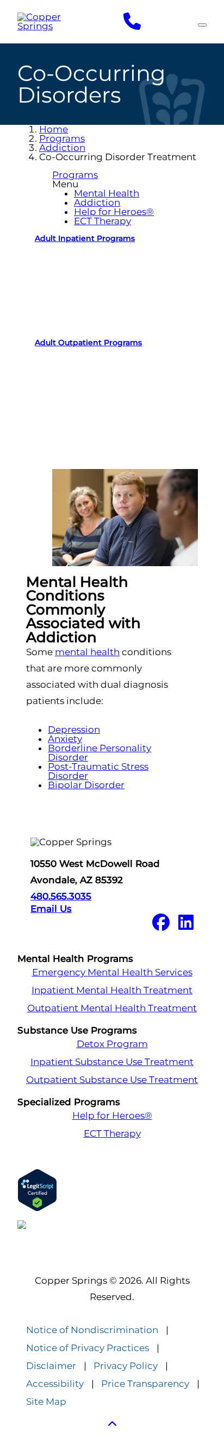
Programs (62, 138)
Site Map (46, 1401)
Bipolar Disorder (86, 784)
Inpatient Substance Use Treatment (112, 1062)
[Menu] (202, 25)
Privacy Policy (126, 1366)
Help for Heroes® (114, 211)
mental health (87, 651)
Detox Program (112, 1044)
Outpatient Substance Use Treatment (112, 1080)
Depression (74, 729)
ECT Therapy (102, 220)
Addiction (62, 147)
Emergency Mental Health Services (112, 972)
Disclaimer (51, 1366)
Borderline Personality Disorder (99, 753)
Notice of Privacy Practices (87, 1348)
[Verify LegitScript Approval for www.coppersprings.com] (112, 1190)
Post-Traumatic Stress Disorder (98, 771)
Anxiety (65, 738)
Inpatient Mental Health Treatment (112, 990)
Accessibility (55, 1384)
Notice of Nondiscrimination (92, 1330)
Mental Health (106, 193)
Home (53, 129)
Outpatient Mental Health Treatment (112, 1008)
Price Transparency (145, 1384)
